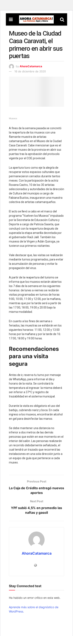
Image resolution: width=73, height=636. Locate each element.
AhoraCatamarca (31, 66)
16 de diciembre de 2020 (30, 71)
